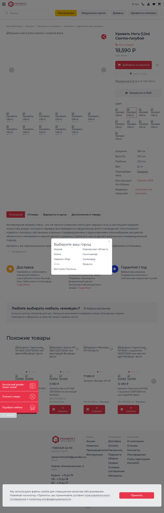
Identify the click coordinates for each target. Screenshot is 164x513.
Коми (57, 254)
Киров (58, 249)
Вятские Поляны (65, 269)
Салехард (89, 259)
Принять (137, 495)
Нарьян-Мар (62, 259)
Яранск (87, 264)
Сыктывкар (90, 254)
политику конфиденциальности (50, 499)
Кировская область (95, 249)
